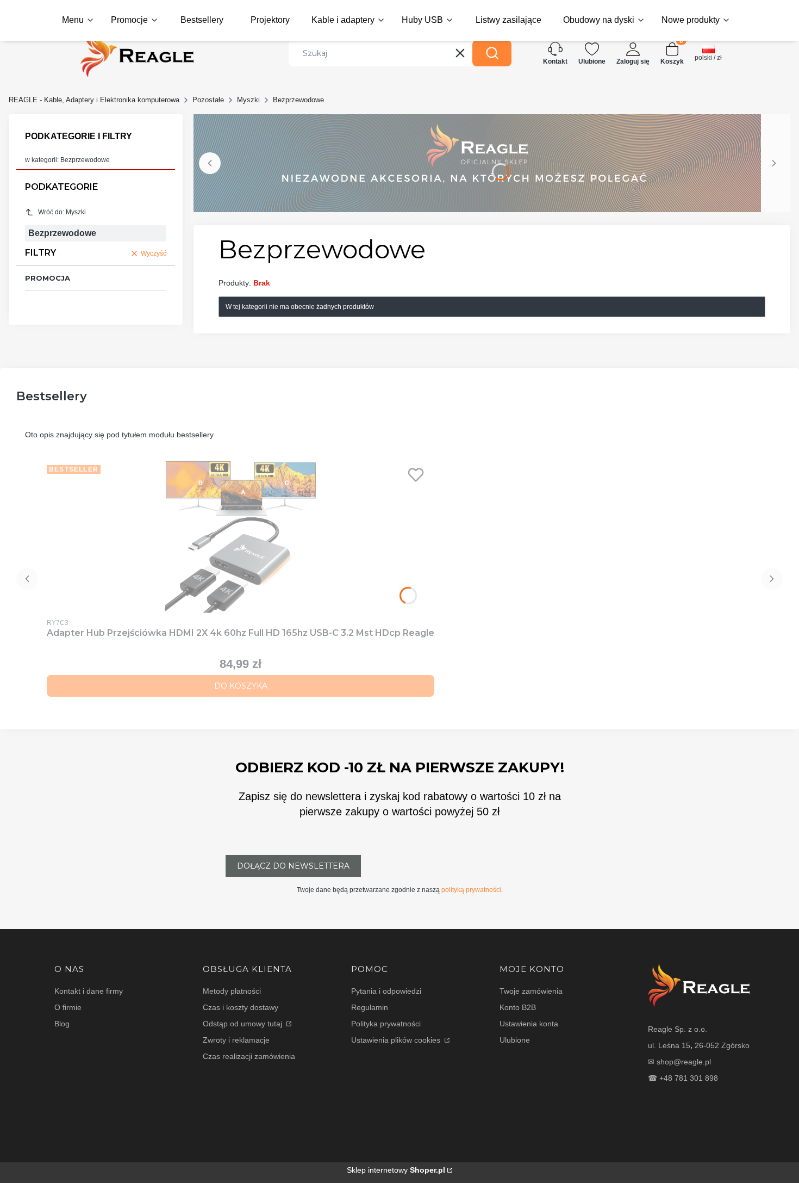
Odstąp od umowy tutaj (243, 1023)
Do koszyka (240, 686)
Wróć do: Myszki (62, 212)
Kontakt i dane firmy (88, 991)
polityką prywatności (471, 890)
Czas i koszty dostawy (240, 1007)
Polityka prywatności (386, 1023)
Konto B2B (518, 1007)
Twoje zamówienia (531, 991)
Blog (62, 1023)
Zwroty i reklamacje (236, 1040)
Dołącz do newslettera (293, 866)
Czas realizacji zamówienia (249, 1056)
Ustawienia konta (529, 1023)
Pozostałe (208, 100)
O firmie (68, 1007)
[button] (491, 53)
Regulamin (369, 1007)
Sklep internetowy (396, 1170)
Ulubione (515, 1040)
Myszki (248, 100)
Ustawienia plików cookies (396, 1040)
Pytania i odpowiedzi (386, 991)
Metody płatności (232, 991)
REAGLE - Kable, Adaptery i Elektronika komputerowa (94, 100)
